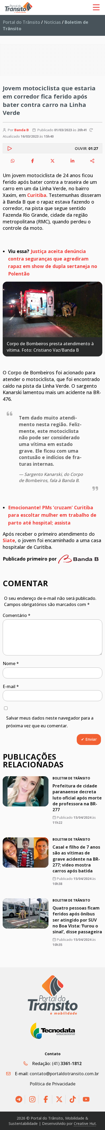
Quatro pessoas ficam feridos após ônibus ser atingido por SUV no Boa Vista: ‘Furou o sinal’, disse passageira (77, 920)
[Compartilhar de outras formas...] (92, 161)
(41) (67, 1063)
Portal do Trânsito (21, 22)
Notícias (52, 22)
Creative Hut (85, 1123)
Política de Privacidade (52, 1084)
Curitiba (36, 195)
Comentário (16, 615)
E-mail (11, 686)
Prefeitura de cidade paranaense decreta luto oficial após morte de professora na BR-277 (77, 798)
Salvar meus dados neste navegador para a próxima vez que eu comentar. (49, 722)
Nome (11, 663)
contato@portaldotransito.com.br (64, 1074)
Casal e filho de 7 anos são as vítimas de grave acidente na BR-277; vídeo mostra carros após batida (76, 859)
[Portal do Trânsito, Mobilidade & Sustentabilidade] (53, 995)
